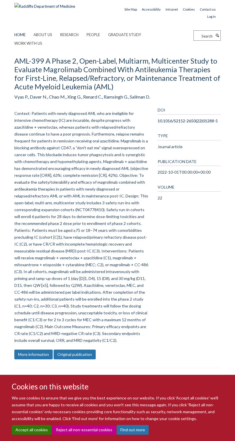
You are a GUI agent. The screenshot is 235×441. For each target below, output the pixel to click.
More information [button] (33, 354)
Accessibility (151, 9)
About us (43, 34)
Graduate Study (124, 34)
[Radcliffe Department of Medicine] (44, 4)
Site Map (130, 9)
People (93, 34)
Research (69, 34)
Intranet (172, 9)
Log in (211, 16)
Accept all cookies (31, 429)
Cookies (189, 9)
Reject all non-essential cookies (84, 429)
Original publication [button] (74, 354)
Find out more (132, 429)
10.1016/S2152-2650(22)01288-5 (188, 120)
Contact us (208, 9)
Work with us (28, 43)
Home (20, 34)
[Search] (217, 35)
